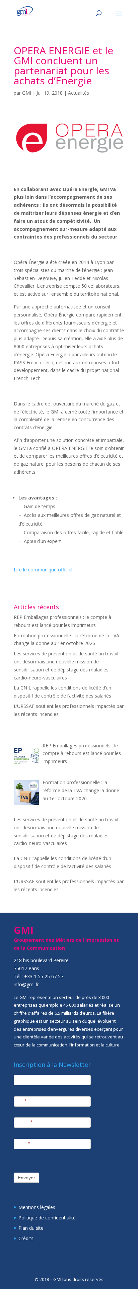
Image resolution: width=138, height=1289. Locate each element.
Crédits (25, 1238)
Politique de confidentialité (47, 1217)
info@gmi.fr (26, 984)
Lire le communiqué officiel (43, 569)
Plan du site (31, 1228)
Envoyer (26, 1177)
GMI (26, 93)
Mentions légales (36, 1207)
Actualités (78, 93)
